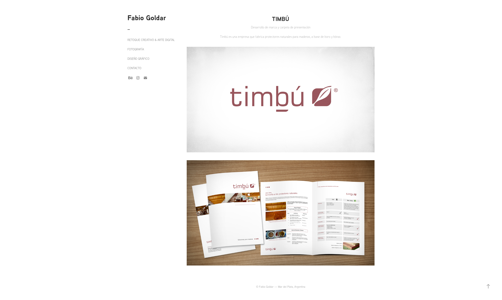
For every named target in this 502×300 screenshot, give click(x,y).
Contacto (134, 68)
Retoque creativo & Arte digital (151, 40)
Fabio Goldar (146, 18)
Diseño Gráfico (138, 59)
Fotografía (135, 49)
